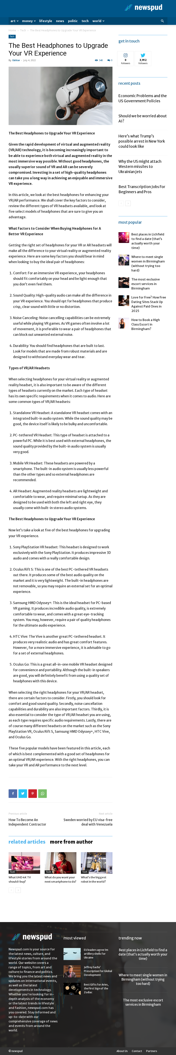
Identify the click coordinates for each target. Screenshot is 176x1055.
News (60, 21)
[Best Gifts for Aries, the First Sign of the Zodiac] (72, 989)
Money (27, 21)
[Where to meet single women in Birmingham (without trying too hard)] (123, 260)
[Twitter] (22, 793)
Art (13, 21)
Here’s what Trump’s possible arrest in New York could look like (141, 141)
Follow (126, 54)
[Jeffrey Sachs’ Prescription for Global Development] (72, 971)
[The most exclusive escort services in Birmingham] (123, 282)
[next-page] (18, 890)
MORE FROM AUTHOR (71, 841)
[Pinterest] (32, 793)
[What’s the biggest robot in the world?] (96, 863)
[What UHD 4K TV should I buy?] (24, 863)
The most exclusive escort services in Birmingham (145, 283)
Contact (137, 1051)
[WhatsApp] (42, 793)
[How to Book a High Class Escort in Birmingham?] (123, 323)
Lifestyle (45, 21)
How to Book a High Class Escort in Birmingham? (145, 324)
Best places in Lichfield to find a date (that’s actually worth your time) (142, 954)
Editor (16, 60)
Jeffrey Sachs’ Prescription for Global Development (98, 971)
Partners (151, 1051)
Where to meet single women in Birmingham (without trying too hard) (143, 979)
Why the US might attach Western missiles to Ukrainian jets (139, 166)
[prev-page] (11, 890)
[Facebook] (13, 793)
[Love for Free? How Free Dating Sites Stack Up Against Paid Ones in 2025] (123, 300)
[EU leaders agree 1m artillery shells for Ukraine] (72, 954)
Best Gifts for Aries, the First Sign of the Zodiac (96, 988)
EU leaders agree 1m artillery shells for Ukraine (96, 953)
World (97, 21)
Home (12, 30)
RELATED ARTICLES (27, 841)
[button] (162, 21)
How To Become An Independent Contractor (27, 822)
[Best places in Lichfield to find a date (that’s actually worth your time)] (123, 237)
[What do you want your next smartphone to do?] (60, 863)
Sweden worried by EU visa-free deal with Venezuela (88, 822)
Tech (85, 21)
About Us (122, 1051)
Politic (73, 21)
